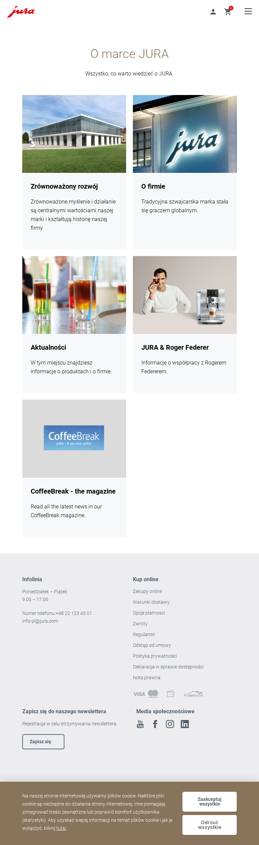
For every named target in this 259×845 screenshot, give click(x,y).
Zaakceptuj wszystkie (210, 801)
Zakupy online (147, 591)
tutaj (61, 828)
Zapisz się (40, 741)
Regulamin (144, 634)
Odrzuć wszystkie (209, 824)
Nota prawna (147, 677)
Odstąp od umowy (152, 645)
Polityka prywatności (155, 656)
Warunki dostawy (151, 602)
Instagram (170, 724)
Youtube (140, 724)
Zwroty (141, 623)
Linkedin (185, 724)
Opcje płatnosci (149, 613)
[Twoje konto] (213, 12)
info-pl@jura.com (40, 621)
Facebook (155, 724)
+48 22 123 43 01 (74, 613)
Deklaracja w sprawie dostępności (168, 666)
